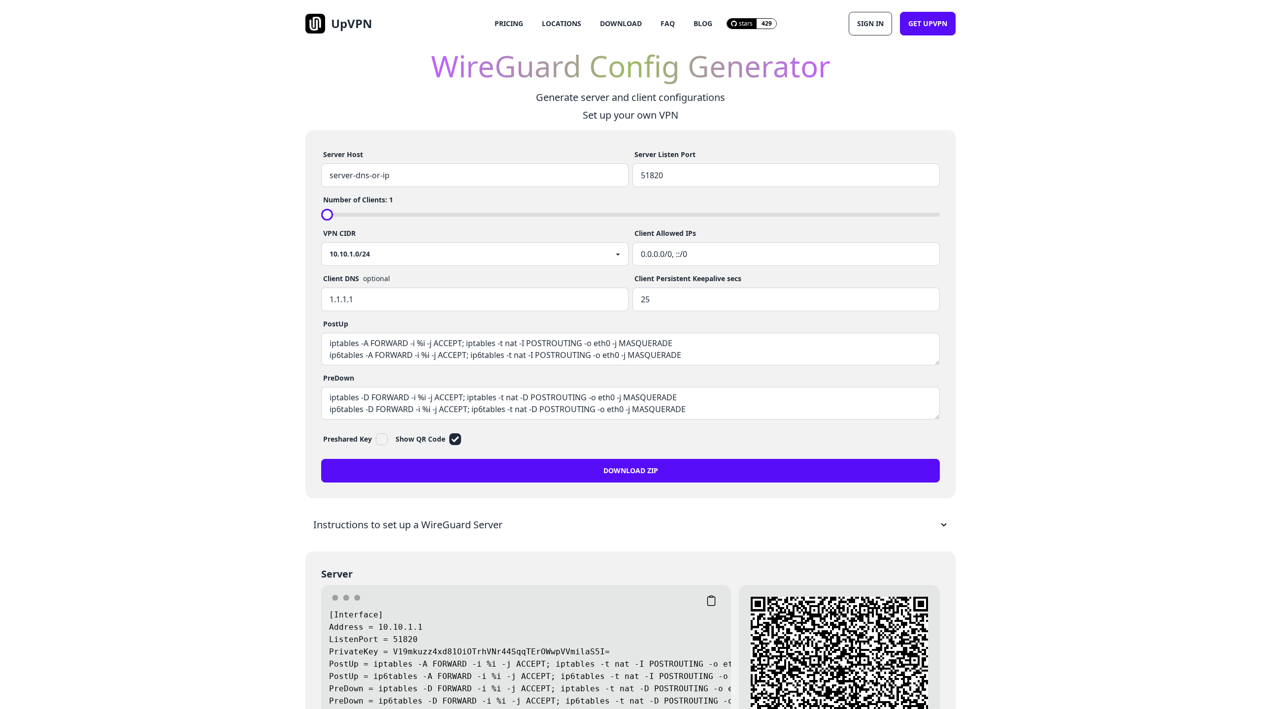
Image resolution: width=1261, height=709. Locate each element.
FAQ (668, 23)
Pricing (509, 23)
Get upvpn (927, 23)
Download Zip (630, 470)
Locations (561, 23)
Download (621, 23)
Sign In (870, 23)
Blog (703, 23)
